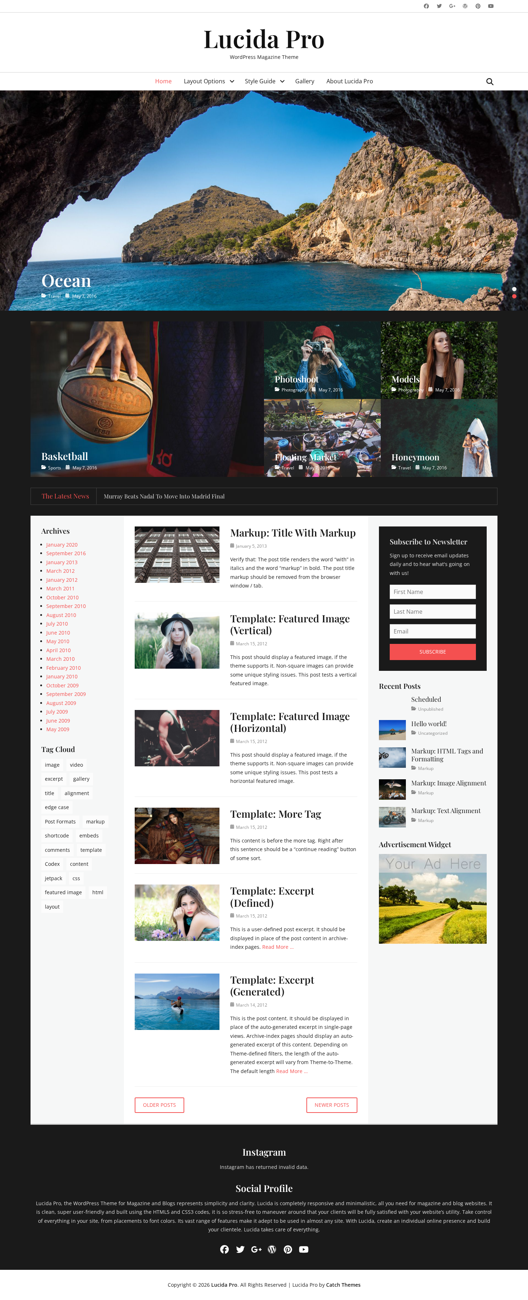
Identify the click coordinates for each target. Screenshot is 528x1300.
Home (163, 81)
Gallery (304, 81)
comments (57, 849)
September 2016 (66, 553)
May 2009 (57, 729)
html (97, 892)
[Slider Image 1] (264, 200)
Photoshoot (297, 379)
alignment (77, 793)
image (52, 764)
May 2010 (57, 641)
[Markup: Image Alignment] (392, 788)
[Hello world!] (392, 729)
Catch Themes (343, 1284)
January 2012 (62, 579)
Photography (294, 390)
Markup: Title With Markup (293, 532)
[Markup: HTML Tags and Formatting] (392, 756)
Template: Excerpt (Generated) (272, 985)
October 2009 (62, 685)
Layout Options (204, 81)
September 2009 (66, 694)
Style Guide (260, 81)
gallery (81, 778)
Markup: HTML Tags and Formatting (447, 755)
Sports (54, 468)
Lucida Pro (264, 38)
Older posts (159, 1104)
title (49, 793)
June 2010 (58, 632)
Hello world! (429, 723)
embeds (89, 835)
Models (406, 379)
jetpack (53, 878)
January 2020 (62, 544)
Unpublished (430, 709)
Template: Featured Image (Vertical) (290, 624)
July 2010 (57, 623)
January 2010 (62, 676)
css (76, 878)
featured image (63, 892)
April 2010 (58, 650)
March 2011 (60, 588)
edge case (57, 807)
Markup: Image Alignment (448, 783)
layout (52, 906)
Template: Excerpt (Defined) (272, 896)
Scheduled (426, 699)
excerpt (54, 778)
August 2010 (61, 615)
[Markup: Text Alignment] (392, 816)
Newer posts (332, 1104)
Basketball (64, 456)
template (91, 849)
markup (95, 821)
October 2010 (62, 597)
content (79, 863)
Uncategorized (433, 733)
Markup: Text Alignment (446, 810)
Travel (54, 296)
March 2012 (60, 570)
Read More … (278, 946)
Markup (426, 768)
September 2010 (66, 606)
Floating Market (306, 457)
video (76, 764)
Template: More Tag (275, 813)
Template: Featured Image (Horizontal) (290, 722)
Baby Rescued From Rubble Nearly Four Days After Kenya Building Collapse (201, 496)
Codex (52, 863)
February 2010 (63, 667)
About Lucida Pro (349, 81)
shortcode (57, 835)
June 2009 (58, 720)
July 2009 (57, 711)
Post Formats (60, 821)
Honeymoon (416, 457)
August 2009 (61, 703)
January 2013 (62, 562)
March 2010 (60, 658)
